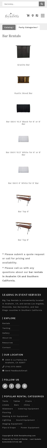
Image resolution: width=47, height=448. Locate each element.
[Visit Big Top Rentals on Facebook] (11, 386)
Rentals (6, 323)
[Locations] (33, 15)
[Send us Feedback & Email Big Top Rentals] (3, 371)
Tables (16, 401)
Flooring (6, 412)
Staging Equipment (12, 424)
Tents (5, 401)
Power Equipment (30, 428)
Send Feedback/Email (16, 371)
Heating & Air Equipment (15, 416)
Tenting (6, 328)
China (27, 405)
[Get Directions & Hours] (3, 360)
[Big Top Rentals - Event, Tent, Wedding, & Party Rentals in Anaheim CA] (12, 19)
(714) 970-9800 (13, 367)
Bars (16, 405)
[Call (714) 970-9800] (3, 367)
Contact (6, 347)
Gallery (6, 333)
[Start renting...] (42, 4)
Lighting (6, 420)
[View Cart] (28, 15)
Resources (7, 343)
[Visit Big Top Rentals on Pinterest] (24, 386)
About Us (7, 338)
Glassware (7, 409)
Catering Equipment (28, 409)
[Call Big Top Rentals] (37, 15)
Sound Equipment (25, 420)
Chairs (28, 401)
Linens (5, 405)
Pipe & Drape (9, 428)
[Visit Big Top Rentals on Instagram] (18, 386)
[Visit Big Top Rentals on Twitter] (5, 386)
